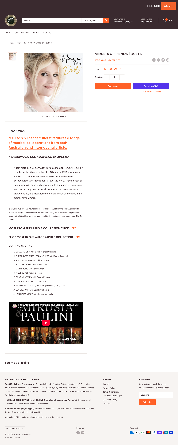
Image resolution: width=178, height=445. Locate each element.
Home (12, 43)
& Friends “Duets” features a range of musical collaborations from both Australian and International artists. (44, 143)
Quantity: (99, 77)
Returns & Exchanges (112, 396)
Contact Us (107, 404)
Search (106, 384)
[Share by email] (167, 60)
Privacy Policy (109, 388)
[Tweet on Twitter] (163, 60)
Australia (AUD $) (12, 428)
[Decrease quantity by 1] (106, 77)
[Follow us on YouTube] (82, 432)
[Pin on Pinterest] (158, 60)
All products (21, 43)
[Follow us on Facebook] (78, 432)
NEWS (36, 33)
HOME (8, 33)
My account (147, 22)
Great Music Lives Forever (107, 60)
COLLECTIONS (22, 33)
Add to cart (113, 86)
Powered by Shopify (12, 437)
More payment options (151, 92)
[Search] (106, 20)
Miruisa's (16, 138)
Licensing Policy (110, 400)
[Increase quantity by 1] (122, 77)
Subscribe (168, 6)
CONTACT (48, 33)
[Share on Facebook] (154, 60)
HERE (73, 228)
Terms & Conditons (111, 392)
